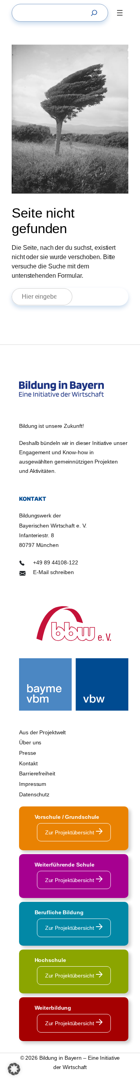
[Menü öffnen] (119, 13)
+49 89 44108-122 (55, 562)
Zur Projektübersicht (70, 832)
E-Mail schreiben (53, 572)
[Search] (96, 13)
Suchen (103, 296)
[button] (14, 1069)
